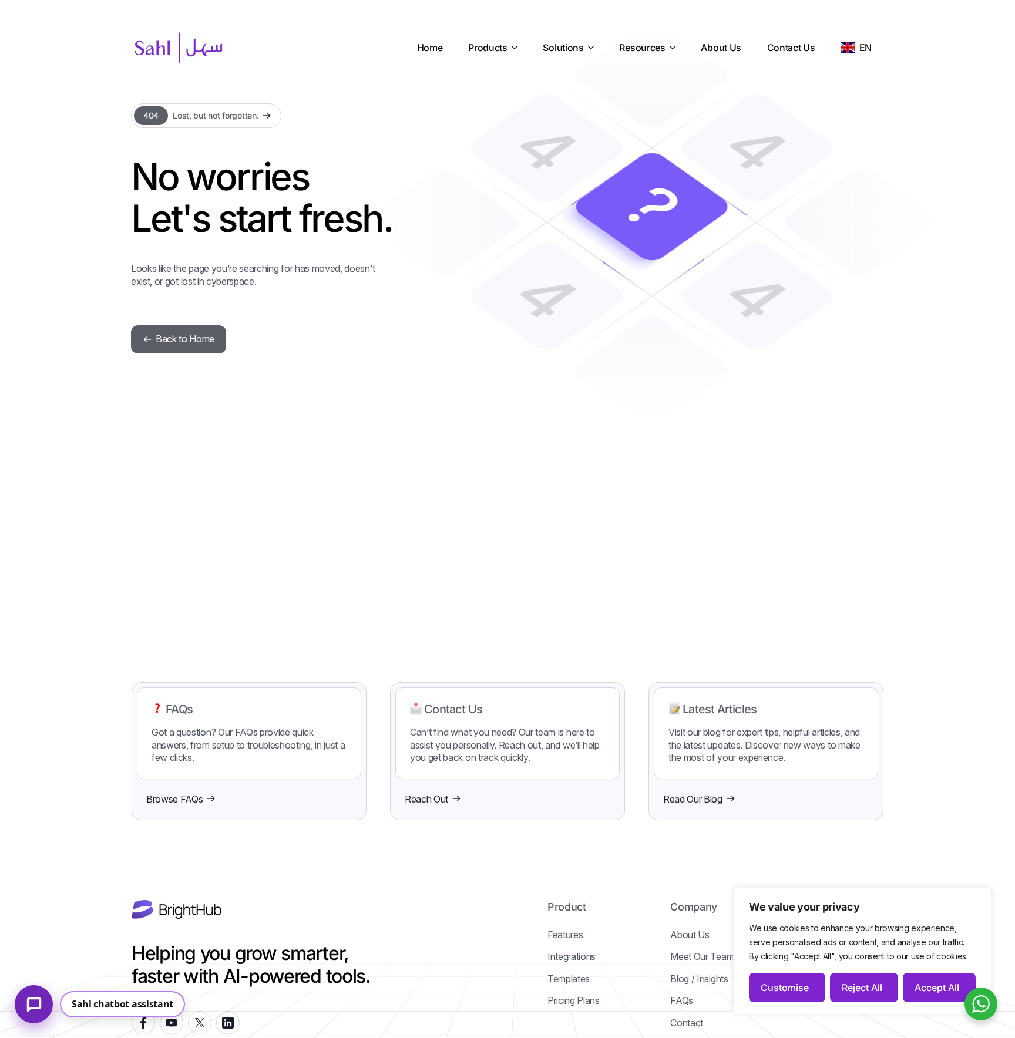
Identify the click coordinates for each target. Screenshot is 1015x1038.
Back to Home (185, 339)
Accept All (937, 987)
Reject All (862, 987)
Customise (785, 987)
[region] (862, 951)
